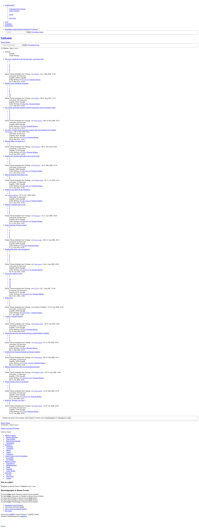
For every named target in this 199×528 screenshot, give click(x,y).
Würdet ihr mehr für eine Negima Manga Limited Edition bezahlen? (27, 333)
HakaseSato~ (26, 313)
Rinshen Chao (38, 372)
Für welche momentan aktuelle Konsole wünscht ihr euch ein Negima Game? (30, 107)
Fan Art (8, 474)
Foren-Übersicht (17, 505)
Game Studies (10, 471)
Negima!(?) (8, 445)
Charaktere (9, 448)
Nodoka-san (26, 396)
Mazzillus (25, 104)
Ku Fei (36, 288)
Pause (8, 467)
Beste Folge (9, 298)
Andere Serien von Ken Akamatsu (16, 456)
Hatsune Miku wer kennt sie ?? (15, 141)
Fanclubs (9, 469)
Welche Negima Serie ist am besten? (17, 382)
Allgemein (9, 447)
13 (10, 285)
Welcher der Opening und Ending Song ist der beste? (22, 156)
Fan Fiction (10, 476)
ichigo (24, 126)
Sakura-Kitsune (27, 378)
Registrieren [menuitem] (9, 26)
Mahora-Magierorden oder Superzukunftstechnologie (22, 367)
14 (10, 286)
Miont (24, 329)
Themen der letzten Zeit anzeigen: (13, 418)
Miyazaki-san (26, 171)
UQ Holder (10, 460)
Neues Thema (5, 42)
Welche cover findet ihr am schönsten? (17, 190)
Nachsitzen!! (10, 443)
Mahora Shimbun (12, 437)
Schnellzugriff (9, 5)
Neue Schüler (10, 439)
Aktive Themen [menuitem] (14, 11)
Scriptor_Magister (28, 363)
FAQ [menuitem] (6, 22)
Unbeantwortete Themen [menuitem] (17, 9)
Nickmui (37, 216)
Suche (29, 32)
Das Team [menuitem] (12, 18)
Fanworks (8, 473)
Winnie (36, 98)
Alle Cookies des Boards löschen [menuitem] (16, 509)
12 (10, 283)
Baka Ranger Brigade (13, 441)
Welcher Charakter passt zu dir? (15, 204)
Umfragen (6, 38)
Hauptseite (8, 505)
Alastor (36, 74)
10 (10, 94)
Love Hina (9, 458)
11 (10, 96)
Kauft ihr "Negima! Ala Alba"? (15, 400)
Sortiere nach (39, 418)
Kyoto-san (25, 79)
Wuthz (24, 152)
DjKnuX (37, 165)
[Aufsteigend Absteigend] (62, 418)
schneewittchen (13, 195)
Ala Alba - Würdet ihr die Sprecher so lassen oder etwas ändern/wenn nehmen (30, 130)
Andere (8, 478)
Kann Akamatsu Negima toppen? (16, 225)
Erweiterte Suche (37, 32)
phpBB (11, 514)
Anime (8, 452)
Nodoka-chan (38, 180)
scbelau (24, 411)
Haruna (24, 137)
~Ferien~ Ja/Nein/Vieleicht (14, 316)
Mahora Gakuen (10, 435)
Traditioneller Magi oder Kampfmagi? (17, 249)
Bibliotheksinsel (11, 465)
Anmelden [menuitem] (8, 24)
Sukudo (24, 245)
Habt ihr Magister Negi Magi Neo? (16, 175)
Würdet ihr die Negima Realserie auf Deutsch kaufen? (22, 352)
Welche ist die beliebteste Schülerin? (17, 83)
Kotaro (10, 132)
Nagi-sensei (38, 121)
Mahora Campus (10, 461)
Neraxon (37, 147)
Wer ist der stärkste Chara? (13, 273)
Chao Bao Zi (10, 463)
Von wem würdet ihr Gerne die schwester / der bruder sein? (24, 59)
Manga (8, 450)
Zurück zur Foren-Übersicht (10, 428)
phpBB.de (23, 516)
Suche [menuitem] (11, 14)
